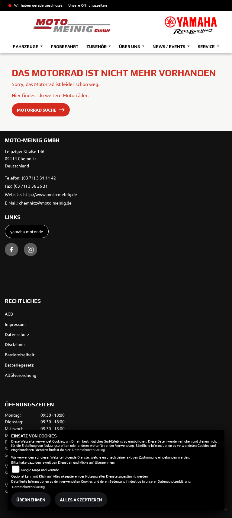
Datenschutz (17, 334)
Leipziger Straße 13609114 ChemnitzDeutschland (24, 158)
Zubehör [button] (96, 46)
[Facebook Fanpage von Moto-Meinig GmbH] (11, 249)
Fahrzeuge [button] (26, 46)
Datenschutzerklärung (88, 449)
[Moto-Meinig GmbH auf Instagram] (30, 249)
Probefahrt (64, 46)
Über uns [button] (130, 46)
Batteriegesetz (19, 364)
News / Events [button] (169, 46)
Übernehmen (31, 499)
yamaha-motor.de (26, 231)
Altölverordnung (20, 375)
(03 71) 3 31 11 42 (39, 177)
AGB (9, 313)
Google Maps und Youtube (40, 469)
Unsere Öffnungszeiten (87, 5)
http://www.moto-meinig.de (50, 194)
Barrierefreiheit (20, 354)
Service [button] (207, 46)
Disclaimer (15, 344)
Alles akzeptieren (81, 499)
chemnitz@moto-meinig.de (45, 202)
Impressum (15, 324)
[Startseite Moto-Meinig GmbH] (191, 25)
